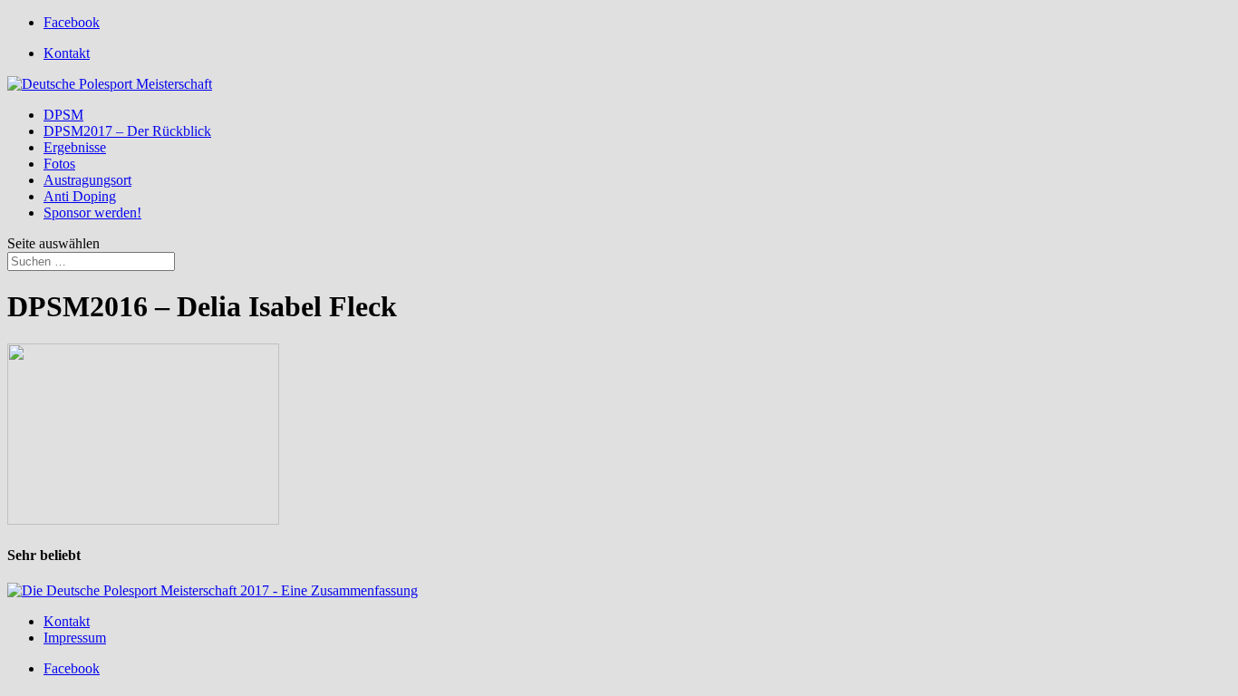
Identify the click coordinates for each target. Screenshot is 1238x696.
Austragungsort (87, 180)
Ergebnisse (75, 147)
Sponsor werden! (92, 212)
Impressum (75, 637)
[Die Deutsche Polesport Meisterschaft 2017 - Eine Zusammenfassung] (212, 590)
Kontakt (67, 53)
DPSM (63, 114)
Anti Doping (80, 196)
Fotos (59, 163)
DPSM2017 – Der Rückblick (127, 131)
